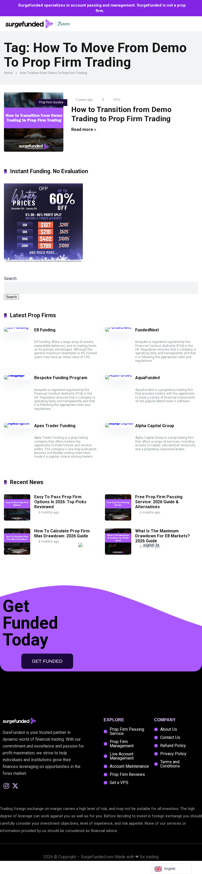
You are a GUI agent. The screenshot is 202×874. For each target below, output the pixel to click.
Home (8, 73)
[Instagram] (6, 786)
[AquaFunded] (118, 375)
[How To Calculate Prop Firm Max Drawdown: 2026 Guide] (17, 553)
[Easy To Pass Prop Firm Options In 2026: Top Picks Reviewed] (17, 519)
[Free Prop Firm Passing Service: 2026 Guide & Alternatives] (118, 519)
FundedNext (147, 329)
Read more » (83, 129)
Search (10, 278)
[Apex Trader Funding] (19, 423)
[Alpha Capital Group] (120, 423)
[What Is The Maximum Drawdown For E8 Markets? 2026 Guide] (118, 553)
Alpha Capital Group (154, 425)
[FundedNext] (118, 327)
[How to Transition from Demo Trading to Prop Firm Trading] (33, 122)
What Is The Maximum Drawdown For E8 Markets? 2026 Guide (162, 535)
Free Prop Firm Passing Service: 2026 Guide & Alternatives (159, 501)
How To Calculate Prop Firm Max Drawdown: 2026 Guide (62, 533)
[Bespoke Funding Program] (19, 375)
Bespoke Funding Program (60, 377)
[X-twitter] (15, 786)
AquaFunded (147, 377)
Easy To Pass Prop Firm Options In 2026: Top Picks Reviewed (60, 501)
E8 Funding (44, 329)
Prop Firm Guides (51, 102)
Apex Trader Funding (54, 425)
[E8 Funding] (16, 327)
